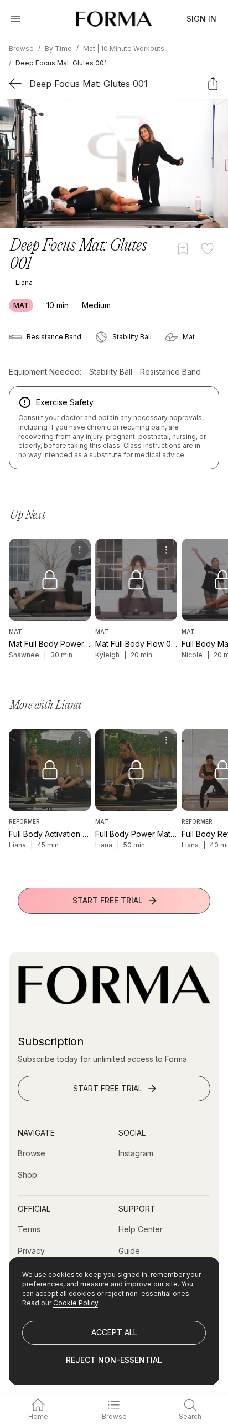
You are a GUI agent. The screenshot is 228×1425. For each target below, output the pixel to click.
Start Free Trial (107, 900)
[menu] (80, 550)
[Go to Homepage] (114, 1001)
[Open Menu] (15, 18)
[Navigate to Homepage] (114, 19)
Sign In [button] (201, 18)
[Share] (213, 83)
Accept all (114, 1332)
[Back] (15, 83)
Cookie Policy (75, 1303)
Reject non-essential (114, 1360)
